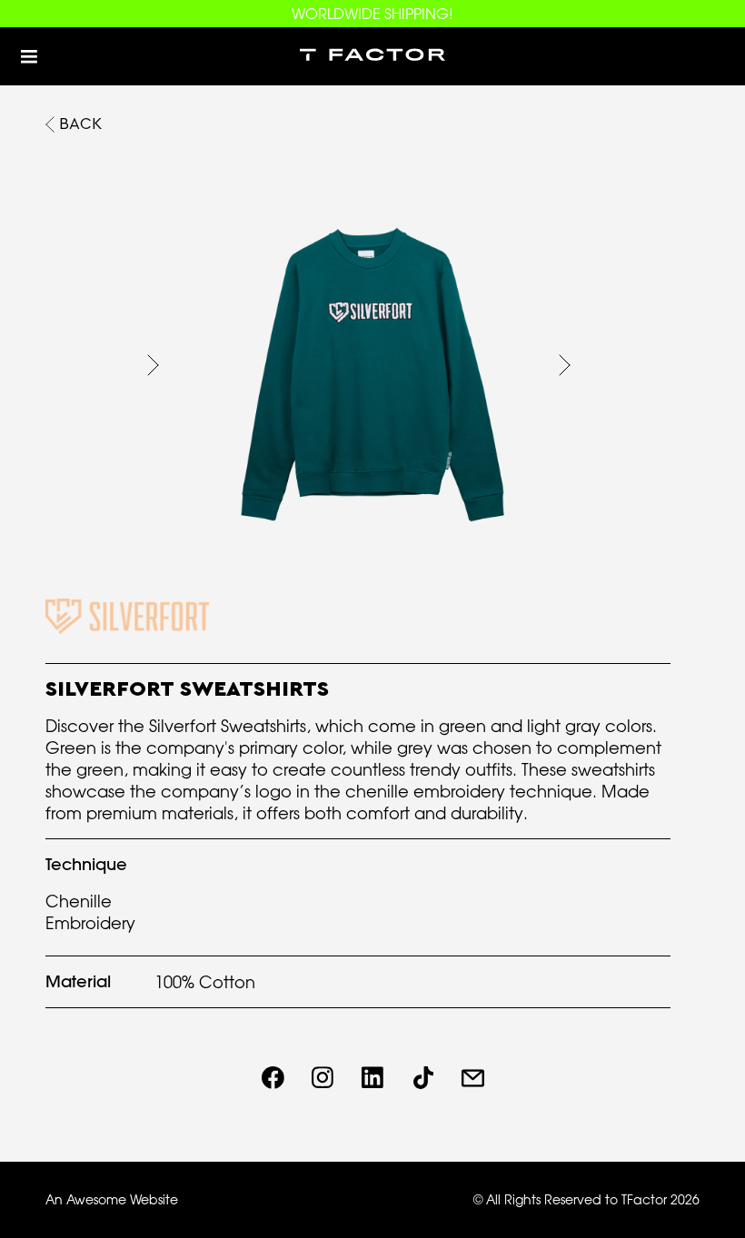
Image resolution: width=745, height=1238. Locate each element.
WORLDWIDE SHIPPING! (372, 14)
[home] (372, 56)
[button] (29, 56)
